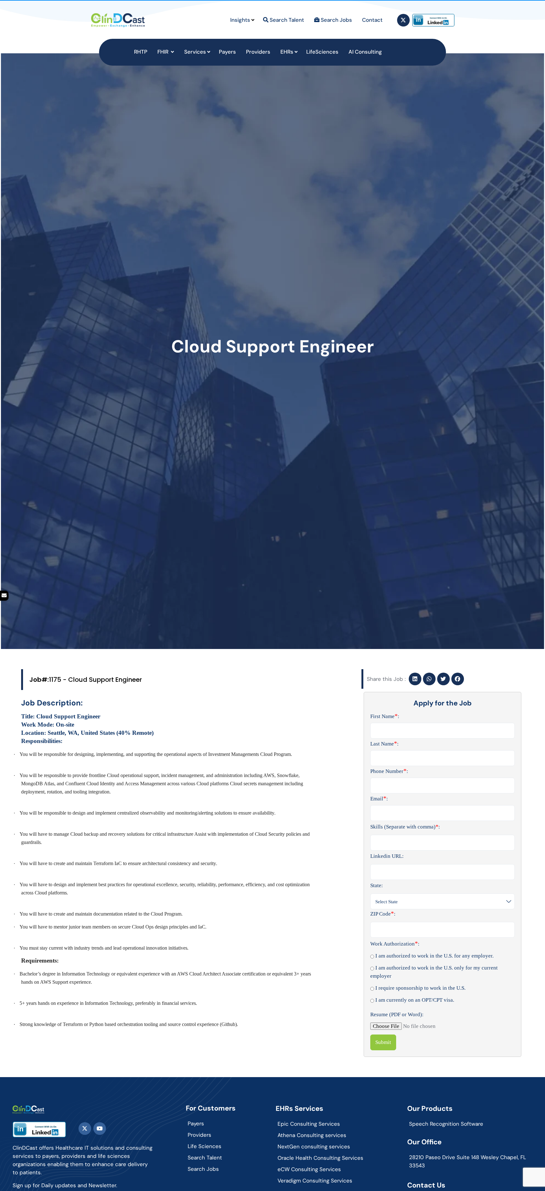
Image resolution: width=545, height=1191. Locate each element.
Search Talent (205, 1157)
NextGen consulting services (314, 1146)
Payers (196, 1123)
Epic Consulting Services (309, 1123)
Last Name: (384, 743)
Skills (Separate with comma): (405, 826)
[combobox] (442, 901)
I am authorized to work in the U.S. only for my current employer (434, 972)
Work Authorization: (394, 943)
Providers (199, 1134)
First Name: (384, 716)
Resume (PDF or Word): (397, 1014)
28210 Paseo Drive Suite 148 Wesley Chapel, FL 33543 (467, 1161)
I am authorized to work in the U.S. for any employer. (434, 956)
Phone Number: (389, 771)
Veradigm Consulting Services (315, 1180)
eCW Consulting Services (309, 1169)
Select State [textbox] (386, 901)
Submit (383, 1042)
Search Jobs (203, 1168)
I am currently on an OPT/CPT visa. (414, 1000)
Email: (379, 798)
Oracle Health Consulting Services (320, 1157)
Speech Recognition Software (446, 1123)
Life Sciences (204, 1146)
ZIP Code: (383, 913)
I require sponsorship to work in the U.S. (420, 988)
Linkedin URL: (387, 856)
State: (376, 885)
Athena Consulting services (312, 1135)
